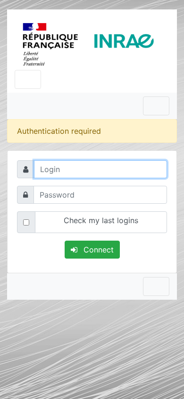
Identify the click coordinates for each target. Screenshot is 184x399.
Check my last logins (101, 220)
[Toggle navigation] (28, 79)
